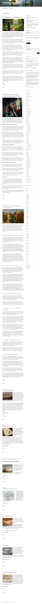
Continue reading (5, 412)
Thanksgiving (28, 251)
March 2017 (27, 141)
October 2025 (28, 94)
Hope (27, 214)
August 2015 (28, 167)
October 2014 (28, 182)
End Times (27, 201)
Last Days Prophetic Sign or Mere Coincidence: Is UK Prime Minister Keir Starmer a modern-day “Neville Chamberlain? (32, 25)
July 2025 (27, 99)
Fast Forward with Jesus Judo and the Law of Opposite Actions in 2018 (32, 84)
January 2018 (28, 126)
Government (28, 211)
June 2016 (27, 152)
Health (27, 213)
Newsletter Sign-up (5, 8)
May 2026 (27, 91)
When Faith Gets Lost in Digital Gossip (31, 27)
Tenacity (27, 249)
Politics (27, 231)
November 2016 (28, 146)
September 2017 (28, 132)
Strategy (27, 246)
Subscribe (28, 43)
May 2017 (27, 138)
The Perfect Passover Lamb (36, 73)
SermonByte (28, 240)
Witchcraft (27, 254)
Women (27, 255)
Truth (27, 252)
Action (27, 187)
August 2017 (28, 134)
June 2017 (27, 137)
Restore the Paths (11, 3)
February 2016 (28, 158)
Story (27, 245)
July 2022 (27, 106)
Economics (27, 199)
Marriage (27, 222)
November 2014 (28, 181)
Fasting (27, 205)
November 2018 (28, 111)
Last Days (27, 216)
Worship (27, 258)
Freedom (27, 208)
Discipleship (27, 196)
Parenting (27, 228)
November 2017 (28, 129)
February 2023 (28, 105)
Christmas (27, 190)
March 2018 (27, 123)
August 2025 (28, 97)
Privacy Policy (11, 8)
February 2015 (28, 176)
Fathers (27, 207)
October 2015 (28, 164)
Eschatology (27, 202)
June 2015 (27, 170)
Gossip (27, 210)
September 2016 (28, 149)
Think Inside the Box (7, 516)
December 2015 (28, 161)
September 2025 (28, 96)
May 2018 (27, 120)
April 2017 (27, 140)
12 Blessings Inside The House (9, 489)
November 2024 (28, 100)
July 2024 (27, 102)
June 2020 (27, 108)
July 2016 (27, 150)
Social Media (28, 243)
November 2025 (28, 93)
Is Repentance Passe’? (7, 426)
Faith (26, 204)
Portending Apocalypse (8, 390)
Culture (27, 193)
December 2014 (28, 179)
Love (27, 219)
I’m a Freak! (5, 545)
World (27, 257)
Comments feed (28, 266)
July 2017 (27, 135)
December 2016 (28, 144)
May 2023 (27, 103)
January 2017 (28, 143)
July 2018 (27, 117)
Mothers (27, 225)
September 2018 (28, 114)
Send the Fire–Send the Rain (9, 572)
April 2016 (27, 155)
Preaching (27, 234)
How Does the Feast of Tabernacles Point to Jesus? (32, 22)
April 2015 (27, 173)
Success (27, 248)
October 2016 (28, 147)
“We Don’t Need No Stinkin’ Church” (11, 459)
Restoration (27, 237)
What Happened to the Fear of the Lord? (12, 17)
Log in (27, 263)
